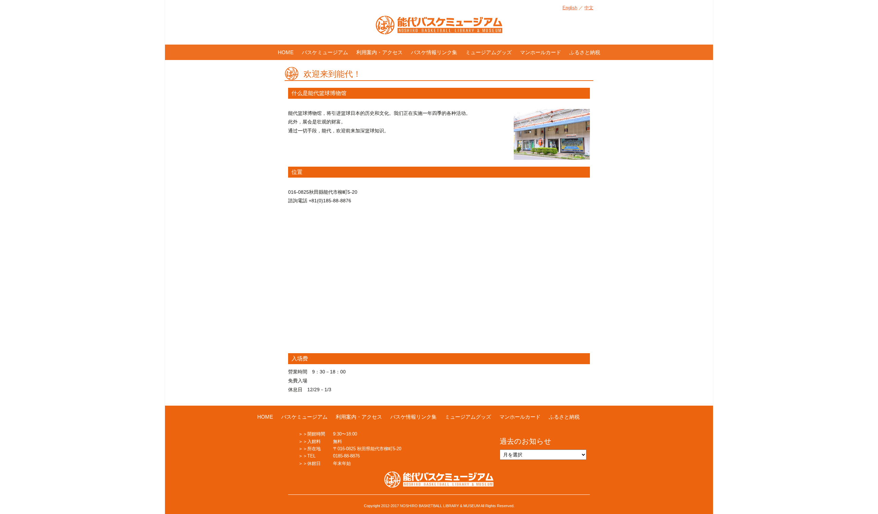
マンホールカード (540, 52)
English (569, 7)
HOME (286, 52)
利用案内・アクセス (379, 52)
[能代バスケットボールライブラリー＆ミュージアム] (439, 28)
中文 (588, 7)
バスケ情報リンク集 (434, 52)
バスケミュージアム (325, 52)
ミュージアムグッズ (488, 52)
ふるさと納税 (584, 52)
